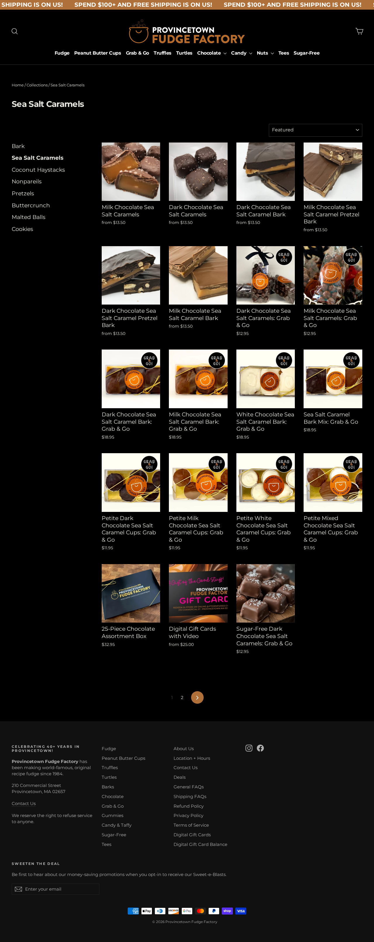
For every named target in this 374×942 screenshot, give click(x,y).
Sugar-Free (306, 53)
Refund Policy (189, 806)
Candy (239, 53)
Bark (18, 146)
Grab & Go (137, 53)
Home (18, 85)
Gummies (112, 815)
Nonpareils (26, 181)
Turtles (184, 53)
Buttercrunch (31, 205)
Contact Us (24, 803)
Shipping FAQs (190, 796)
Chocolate (209, 53)
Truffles (163, 53)
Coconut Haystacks (38, 169)
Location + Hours (192, 758)
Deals (180, 777)
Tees (283, 53)
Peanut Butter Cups (97, 53)
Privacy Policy (188, 815)
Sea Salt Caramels (37, 157)
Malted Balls (28, 217)
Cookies (22, 229)
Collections (37, 85)
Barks (108, 787)
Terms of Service (191, 825)
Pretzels (23, 193)
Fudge (62, 53)
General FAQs (189, 787)
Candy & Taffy (116, 825)
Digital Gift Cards (192, 834)
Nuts (263, 53)
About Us (184, 748)
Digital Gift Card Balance (200, 844)
